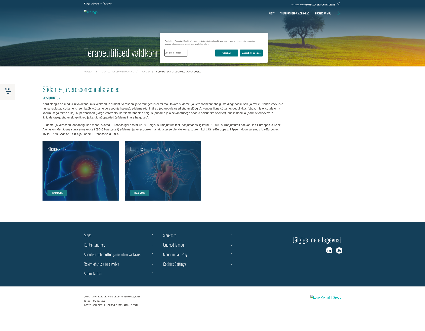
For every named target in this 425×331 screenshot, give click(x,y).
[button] (339, 13)
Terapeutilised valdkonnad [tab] (294, 13)
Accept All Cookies (251, 53)
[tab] (323, 13)
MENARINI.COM (311, 4)
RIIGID (319, 4)
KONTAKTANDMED (328, 4)
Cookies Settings (173, 52)
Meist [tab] (271, 13)
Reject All (226, 53)
